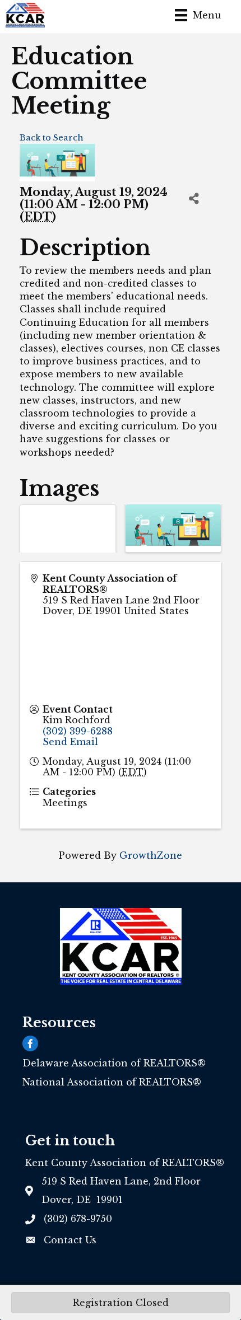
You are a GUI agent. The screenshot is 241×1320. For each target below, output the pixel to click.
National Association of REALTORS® (111, 1082)
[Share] (193, 198)
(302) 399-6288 (78, 731)
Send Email (70, 741)
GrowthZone (150, 855)
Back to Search (52, 138)
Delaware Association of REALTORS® (114, 1063)
